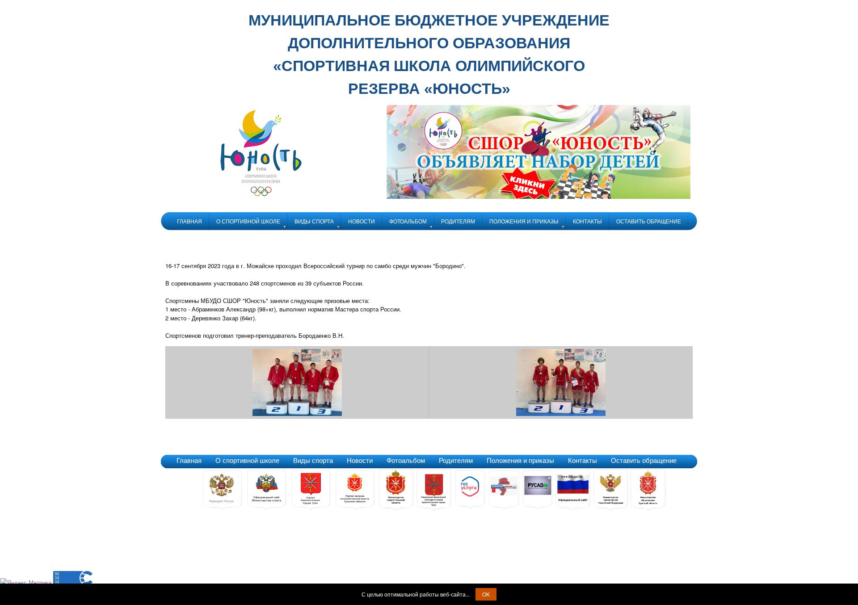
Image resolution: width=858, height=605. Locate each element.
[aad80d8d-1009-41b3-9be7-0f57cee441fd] (561, 413)
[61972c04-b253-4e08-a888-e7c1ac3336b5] (297, 413)
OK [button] (486, 594)
